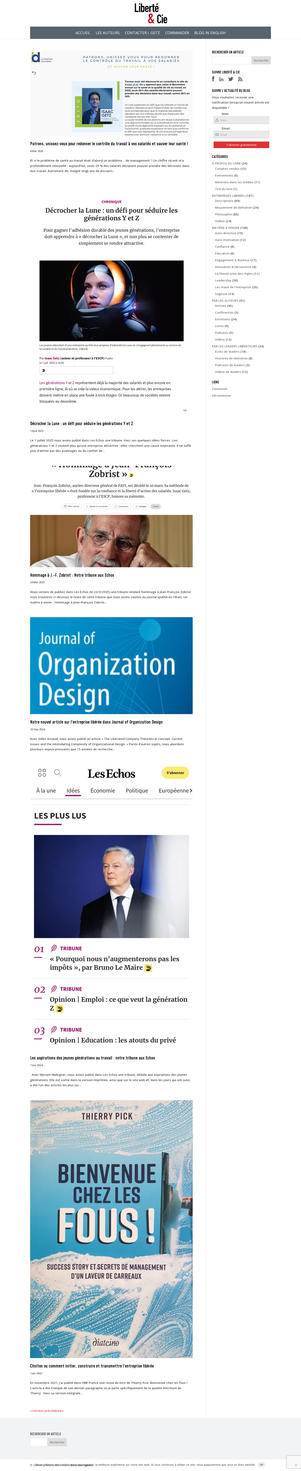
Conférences (224, 312)
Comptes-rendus (227, 169)
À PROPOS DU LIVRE (226, 163)
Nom (225, 114)
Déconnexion (221, 395)
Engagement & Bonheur (232, 260)
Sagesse (221, 294)
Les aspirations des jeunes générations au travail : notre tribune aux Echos (92, 1058)
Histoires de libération (231, 358)
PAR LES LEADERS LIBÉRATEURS (234, 346)
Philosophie (223, 214)
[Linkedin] (223, 80)
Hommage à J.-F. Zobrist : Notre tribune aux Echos (72, 575)
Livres (219, 326)
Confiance (222, 246)
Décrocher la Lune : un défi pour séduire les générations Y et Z (81, 424)
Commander (177, 33)
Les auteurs (108, 33)
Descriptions (224, 201)
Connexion (219, 389)
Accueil (83, 33)
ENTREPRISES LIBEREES (228, 196)
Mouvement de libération (233, 207)
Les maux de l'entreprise (233, 287)
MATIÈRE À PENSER (225, 228)
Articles (220, 306)
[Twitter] (232, 80)
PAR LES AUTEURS (225, 300)
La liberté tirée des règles (234, 273)
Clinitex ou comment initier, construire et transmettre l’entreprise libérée (92, 1366)
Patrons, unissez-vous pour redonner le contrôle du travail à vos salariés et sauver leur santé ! (109, 144)
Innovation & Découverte (233, 267)
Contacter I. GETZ (142, 33)
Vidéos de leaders (228, 372)
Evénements (224, 175)
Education (222, 253)
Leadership (223, 280)
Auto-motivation (227, 240)
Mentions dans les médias (234, 182)
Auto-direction (225, 233)
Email (226, 128)
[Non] (296, 1465)
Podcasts (222, 333)
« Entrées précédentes (46, 1411)
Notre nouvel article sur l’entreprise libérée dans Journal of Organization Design (96, 722)
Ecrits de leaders (227, 351)
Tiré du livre (224, 189)
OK (262, 1464)
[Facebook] (215, 80)
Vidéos (220, 221)
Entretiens (222, 319)
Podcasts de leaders (230, 365)
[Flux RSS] (242, 80)
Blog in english (210, 33)
